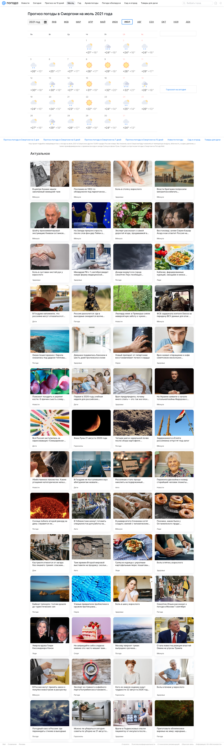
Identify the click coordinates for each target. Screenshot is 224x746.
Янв (54, 22)
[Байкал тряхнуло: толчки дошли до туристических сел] (49, 595)
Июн (115, 22)
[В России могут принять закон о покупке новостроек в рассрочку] (49, 678)
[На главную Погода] (12, 3)
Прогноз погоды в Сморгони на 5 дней (61, 139)
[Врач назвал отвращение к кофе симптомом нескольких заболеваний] (174, 346)
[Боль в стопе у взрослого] (132, 180)
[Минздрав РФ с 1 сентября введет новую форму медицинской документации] (91, 263)
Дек (188, 22)
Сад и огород (194, 139)
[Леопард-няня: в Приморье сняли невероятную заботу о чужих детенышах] (132, 304)
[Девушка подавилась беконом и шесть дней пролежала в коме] (91, 346)
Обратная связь (188, 744)
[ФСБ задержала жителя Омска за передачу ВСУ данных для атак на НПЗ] (174, 304)
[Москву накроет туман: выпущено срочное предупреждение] (132, 636)
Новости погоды (175, 139)
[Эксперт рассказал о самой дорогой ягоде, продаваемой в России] (132, 221)
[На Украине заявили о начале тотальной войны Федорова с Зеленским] (174, 387)
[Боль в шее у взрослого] (132, 595)
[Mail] (4, 3)
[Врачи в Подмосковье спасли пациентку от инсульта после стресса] (132, 719)
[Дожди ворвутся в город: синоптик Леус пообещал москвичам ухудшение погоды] (132, 263)
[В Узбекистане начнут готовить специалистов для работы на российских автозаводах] (91, 512)
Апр (90, 22)
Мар (78, 22)
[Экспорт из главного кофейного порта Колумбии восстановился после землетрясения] (91, 678)
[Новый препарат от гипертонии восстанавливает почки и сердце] (132, 346)
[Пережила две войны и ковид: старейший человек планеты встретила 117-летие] (174, 470)
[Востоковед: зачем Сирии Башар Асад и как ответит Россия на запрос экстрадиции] (174, 221)
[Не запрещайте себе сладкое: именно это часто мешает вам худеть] (91, 636)
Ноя (176, 22)
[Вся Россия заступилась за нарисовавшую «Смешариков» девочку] (49, 429)
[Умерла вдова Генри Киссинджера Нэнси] (49, 636)
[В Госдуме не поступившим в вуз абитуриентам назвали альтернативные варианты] (91, 470)
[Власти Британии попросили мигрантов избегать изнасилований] (174, 180)
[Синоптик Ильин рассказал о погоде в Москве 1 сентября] (174, 595)
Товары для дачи (212, 139)
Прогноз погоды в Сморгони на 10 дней (144, 139)
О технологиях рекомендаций (168, 744)
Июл (127, 22)
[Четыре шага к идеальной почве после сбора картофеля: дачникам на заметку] (132, 429)
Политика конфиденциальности (143, 744)
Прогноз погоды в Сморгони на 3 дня (21, 139)
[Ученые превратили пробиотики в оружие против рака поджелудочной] (91, 595)
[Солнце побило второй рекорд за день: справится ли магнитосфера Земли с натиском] (49, 512)
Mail (4, 744)
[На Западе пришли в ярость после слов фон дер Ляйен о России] (91, 221)
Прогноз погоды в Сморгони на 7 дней (103, 139)
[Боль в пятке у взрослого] (174, 553)
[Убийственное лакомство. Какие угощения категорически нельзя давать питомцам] (49, 470)
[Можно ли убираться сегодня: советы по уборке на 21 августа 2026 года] (91, 719)
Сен (151, 22)
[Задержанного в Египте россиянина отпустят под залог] (174, 429)
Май (102, 22)
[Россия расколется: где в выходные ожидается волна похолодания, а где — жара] (91, 304)
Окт (164, 22)
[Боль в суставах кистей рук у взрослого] (49, 263)
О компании (12, 744)
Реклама (22, 744)
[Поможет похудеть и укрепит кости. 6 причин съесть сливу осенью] (49, 387)
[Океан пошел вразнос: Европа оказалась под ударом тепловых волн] (49, 346)
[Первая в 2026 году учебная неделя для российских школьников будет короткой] (91, 387)
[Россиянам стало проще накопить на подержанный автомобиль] (132, 470)
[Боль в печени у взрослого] (174, 678)
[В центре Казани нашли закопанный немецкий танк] (49, 180)
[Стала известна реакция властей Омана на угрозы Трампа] (174, 636)
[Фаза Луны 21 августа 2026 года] (91, 429)
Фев (66, 22)
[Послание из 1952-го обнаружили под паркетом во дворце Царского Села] (91, 180)
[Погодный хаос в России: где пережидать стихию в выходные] (49, 719)
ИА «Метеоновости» (214, 744)
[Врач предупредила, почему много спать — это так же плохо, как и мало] (132, 387)
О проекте (125, 744)
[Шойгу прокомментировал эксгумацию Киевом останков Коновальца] (49, 221)
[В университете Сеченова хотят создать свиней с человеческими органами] (132, 512)
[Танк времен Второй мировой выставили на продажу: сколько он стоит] (91, 553)
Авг (139, 22)
